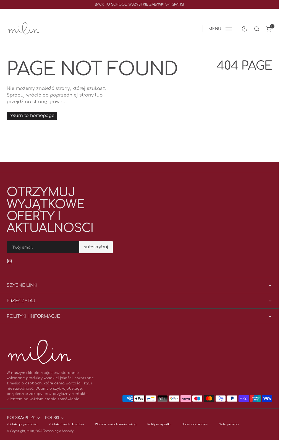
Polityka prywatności (22, 424)
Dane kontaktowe (195, 424)
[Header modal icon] (229, 28)
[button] (220, 28)
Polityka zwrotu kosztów (66, 424)
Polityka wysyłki (159, 424)
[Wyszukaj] (256, 28)
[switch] (243, 27)
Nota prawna (229, 424)
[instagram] (9, 261)
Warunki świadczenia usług (115, 424)
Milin (30, 431)
